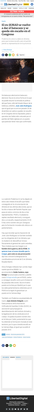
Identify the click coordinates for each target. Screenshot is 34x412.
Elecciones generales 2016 (17, 334)
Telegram (24, 409)
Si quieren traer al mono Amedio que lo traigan (16, 251)
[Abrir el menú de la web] (2, 4)
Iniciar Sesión (32, 4)
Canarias (15, 8)
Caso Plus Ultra (22, 0)
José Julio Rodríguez (24, 106)
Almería (8, 334)
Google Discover (18, 409)
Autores (23, 405)
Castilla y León (23, 8)
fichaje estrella (11, 277)
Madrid (9, 8)
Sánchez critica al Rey (12, 0)
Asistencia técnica (13, 405)
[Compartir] (3, 55)
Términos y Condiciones (13, 403)
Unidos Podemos (17, 337)
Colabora (26, 4)
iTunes (27, 409)
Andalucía (3, 8)
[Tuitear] (6, 55)
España (4, 21)
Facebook (6, 409)
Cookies (24, 403)
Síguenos (21, 54)
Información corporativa (16, 402)
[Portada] (13, 4)
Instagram (12, 409)
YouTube (15, 409)
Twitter (9, 409)
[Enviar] (9, 55)
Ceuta (28, 0)
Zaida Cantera (26, 337)
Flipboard (21, 409)
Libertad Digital (17, 398)
